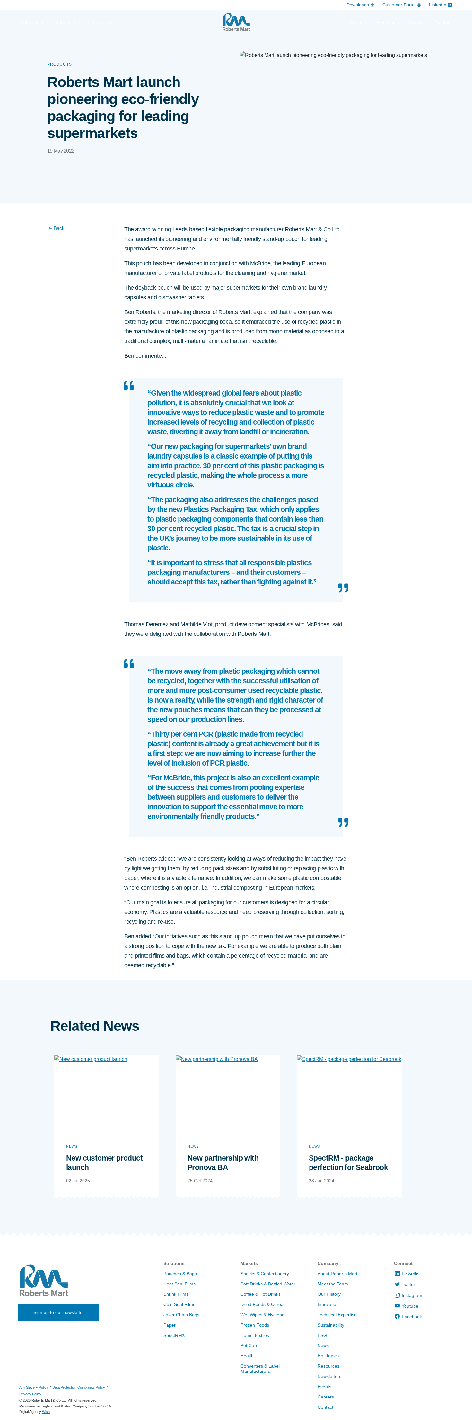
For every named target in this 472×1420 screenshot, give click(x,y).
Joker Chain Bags (181, 1314)
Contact (443, 22)
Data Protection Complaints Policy (78, 1387)
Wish (46, 1412)
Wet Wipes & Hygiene (262, 1314)
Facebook (412, 1316)
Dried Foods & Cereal (262, 1304)
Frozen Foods (254, 1325)
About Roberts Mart (337, 1273)
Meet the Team (333, 1283)
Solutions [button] (29, 22)
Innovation (328, 1304)
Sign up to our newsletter (58, 1312)
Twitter (408, 1284)
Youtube (410, 1306)
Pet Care (249, 1345)
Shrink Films (175, 1294)
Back (59, 228)
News (71, 1146)
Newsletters (329, 1376)
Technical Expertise (337, 1314)
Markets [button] (63, 22)
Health (247, 1355)
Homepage (236, 24)
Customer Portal (398, 4)
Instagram (412, 1295)
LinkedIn (437, 4)
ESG (322, 1335)
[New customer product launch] (106, 1094)
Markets (249, 1263)
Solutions (174, 1263)
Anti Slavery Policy (33, 1387)
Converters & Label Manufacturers (260, 1368)
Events (324, 1386)
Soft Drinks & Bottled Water (267, 1283)
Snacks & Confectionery (264, 1273)
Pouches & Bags (180, 1273)
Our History (329, 1294)
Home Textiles (254, 1335)
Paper (169, 1325)
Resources (328, 1366)
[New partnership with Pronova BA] (228, 1094)
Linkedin (410, 1273)
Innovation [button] (97, 22)
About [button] (356, 22)
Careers (417, 22)
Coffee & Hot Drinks (260, 1294)
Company (328, 1263)
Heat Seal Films (179, 1283)
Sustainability (331, 1325)
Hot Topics (388, 22)
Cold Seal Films (179, 1304)
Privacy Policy (30, 1394)
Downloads (357, 4)
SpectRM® (174, 1335)
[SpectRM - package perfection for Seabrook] (349, 1094)
